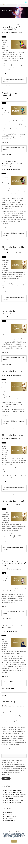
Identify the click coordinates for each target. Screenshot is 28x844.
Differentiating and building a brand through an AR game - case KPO (13, 27)
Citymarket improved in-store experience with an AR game (13, 563)
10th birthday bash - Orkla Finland (12, 248)
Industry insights (10, 688)
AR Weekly (8, 812)
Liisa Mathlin (10, 32)
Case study (9, 86)
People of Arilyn (10, 427)
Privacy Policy (15, 837)
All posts (3, 695)
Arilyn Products (10, 239)
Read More (4, 74)
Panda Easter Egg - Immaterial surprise (9, 94)
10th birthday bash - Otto (12, 371)
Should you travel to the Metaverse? (11, 627)
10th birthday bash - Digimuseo (9, 312)
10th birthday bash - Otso (12, 435)
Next (2, 697)
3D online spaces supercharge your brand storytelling (11, 163)
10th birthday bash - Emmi (12, 501)
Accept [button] (14, 841)
